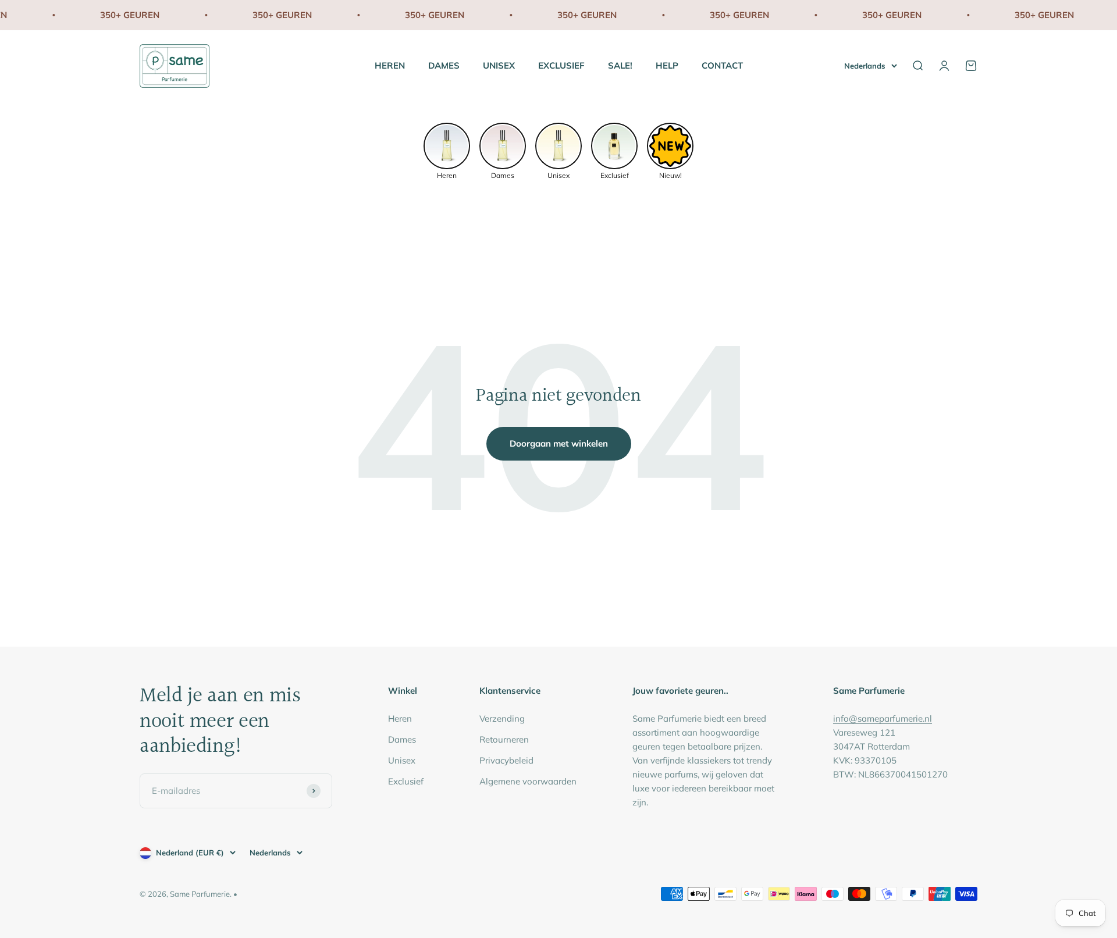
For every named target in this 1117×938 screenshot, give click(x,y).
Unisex (401, 760)
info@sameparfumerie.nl (882, 718)
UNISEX (499, 65)
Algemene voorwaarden (528, 781)
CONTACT (722, 65)
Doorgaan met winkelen (559, 443)
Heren (400, 718)
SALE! (620, 65)
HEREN (390, 65)
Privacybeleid (506, 760)
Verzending (502, 718)
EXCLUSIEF (561, 65)
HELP (667, 65)
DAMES (444, 65)
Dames (402, 739)
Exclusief (406, 781)
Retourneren (504, 739)
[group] (447, 150)
